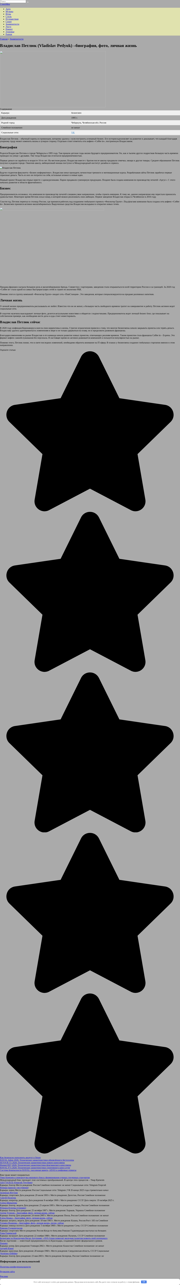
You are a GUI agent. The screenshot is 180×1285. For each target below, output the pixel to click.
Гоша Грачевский (8, 1233)
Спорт (9, 21)
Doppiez (4, 1243)
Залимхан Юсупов (9, 1192)
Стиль (9, 16)
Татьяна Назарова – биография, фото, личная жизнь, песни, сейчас (32, 1223)
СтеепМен (5, 4)
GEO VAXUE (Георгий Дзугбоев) (16, 1182)
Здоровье (10, 32)
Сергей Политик (8, 1198)
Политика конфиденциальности (15, 1267)
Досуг (8, 26)
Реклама (4, 1276)
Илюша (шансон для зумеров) (14, 1187)
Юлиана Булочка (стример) (13, 1208)
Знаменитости (12, 24)
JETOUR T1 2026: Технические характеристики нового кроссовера (32, 1162)
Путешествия (12, 19)
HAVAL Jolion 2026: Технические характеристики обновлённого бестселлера (37, 1160)
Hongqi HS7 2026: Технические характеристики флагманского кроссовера (35, 1165)
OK (144, 1282)
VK (73, 132)
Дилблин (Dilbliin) (8, 1253)
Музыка (9, 11)
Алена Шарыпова (8, 1203)
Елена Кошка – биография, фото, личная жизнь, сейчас (26, 1218)
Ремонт (9, 29)
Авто (8, 9)
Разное (9, 34)
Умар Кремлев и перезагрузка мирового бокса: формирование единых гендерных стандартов (45, 1177)
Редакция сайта (7, 1271)
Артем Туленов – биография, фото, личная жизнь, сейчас (27, 1213)
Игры (8, 14)
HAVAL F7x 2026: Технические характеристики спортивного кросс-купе (35, 1167)
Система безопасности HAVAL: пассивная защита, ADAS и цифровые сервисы (38, 1170)
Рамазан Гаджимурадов (11, 1228)
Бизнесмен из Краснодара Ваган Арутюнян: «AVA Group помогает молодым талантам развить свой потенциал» (54, 1238)
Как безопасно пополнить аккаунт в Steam (20, 1157)
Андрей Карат (7, 1248)
